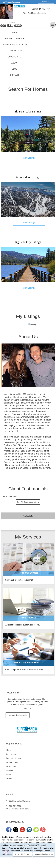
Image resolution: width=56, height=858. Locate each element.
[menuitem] (14, 33)
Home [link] (15, 32)
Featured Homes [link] (13, 758)
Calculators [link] (11, 754)
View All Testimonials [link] (18, 715)
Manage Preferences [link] (44, 854)
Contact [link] (14, 75)
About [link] (14, 63)
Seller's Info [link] (15, 51)
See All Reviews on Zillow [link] (28, 502)
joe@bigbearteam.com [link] (11, 2)
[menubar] (14, 54)
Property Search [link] (14, 38)
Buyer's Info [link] (14, 57)
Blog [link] (14, 69)
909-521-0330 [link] (11, 26)
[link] (28, 134)
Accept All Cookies (22, 854)
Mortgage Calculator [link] (14, 45)
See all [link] (28, 516)
